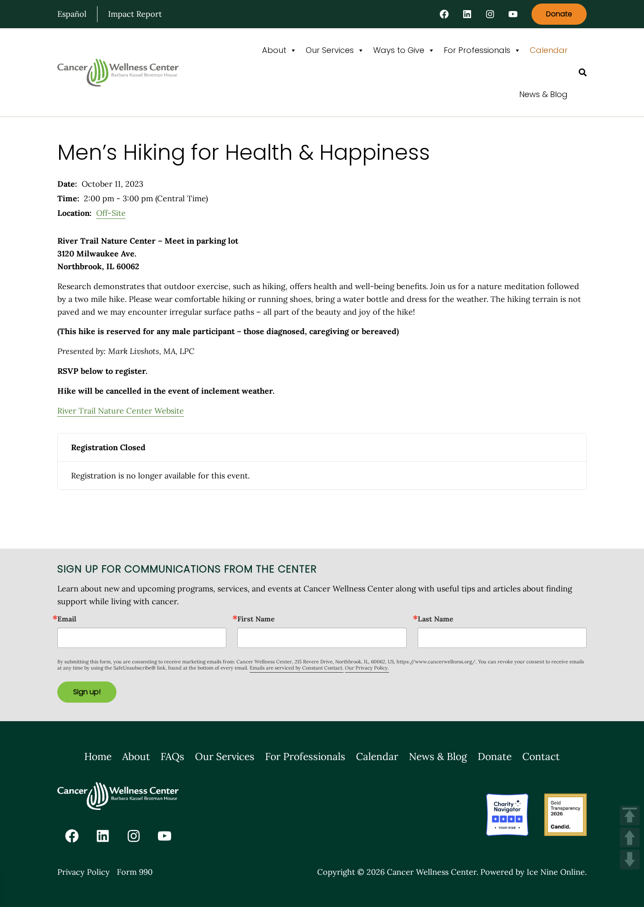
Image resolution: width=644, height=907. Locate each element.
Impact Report (135, 14)
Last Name (435, 618)
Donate (559, 14)
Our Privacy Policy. (367, 668)
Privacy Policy (83, 872)
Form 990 (135, 872)
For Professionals (477, 50)
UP (630, 837)
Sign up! (87, 692)
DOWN (630, 859)
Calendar (549, 50)
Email (66, 618)
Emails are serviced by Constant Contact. (297, 668)
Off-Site (111, 213)
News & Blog (543, 94)
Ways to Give (398, 50)
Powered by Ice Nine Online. (533, 872)
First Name (256, 618)
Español (71, 14)
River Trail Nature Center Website (120, 411)
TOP (630, 815)
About (274, 50)
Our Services (330, 50)
